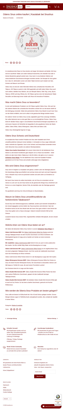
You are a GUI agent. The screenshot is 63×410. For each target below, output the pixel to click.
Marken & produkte (17, 305)
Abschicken (39, 376)
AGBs (4, 387)
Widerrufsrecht (7, 390)
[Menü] (60, 395)
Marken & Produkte (8, 18)
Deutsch (6, 398)
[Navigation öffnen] (4, 6)
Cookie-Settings (7, 392)
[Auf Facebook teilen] (11, 63)
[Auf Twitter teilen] (17, 63)
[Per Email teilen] (20, 63)
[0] (55, 7)
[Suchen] (50, 6)
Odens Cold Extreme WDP (22, 243)
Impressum (6, 385)
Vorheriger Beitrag (12, 318)
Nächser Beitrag (51, 318)
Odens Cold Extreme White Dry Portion (35, 232)
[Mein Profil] (58, 7)
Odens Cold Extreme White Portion (31, 248)
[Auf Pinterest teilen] (14, 63)
